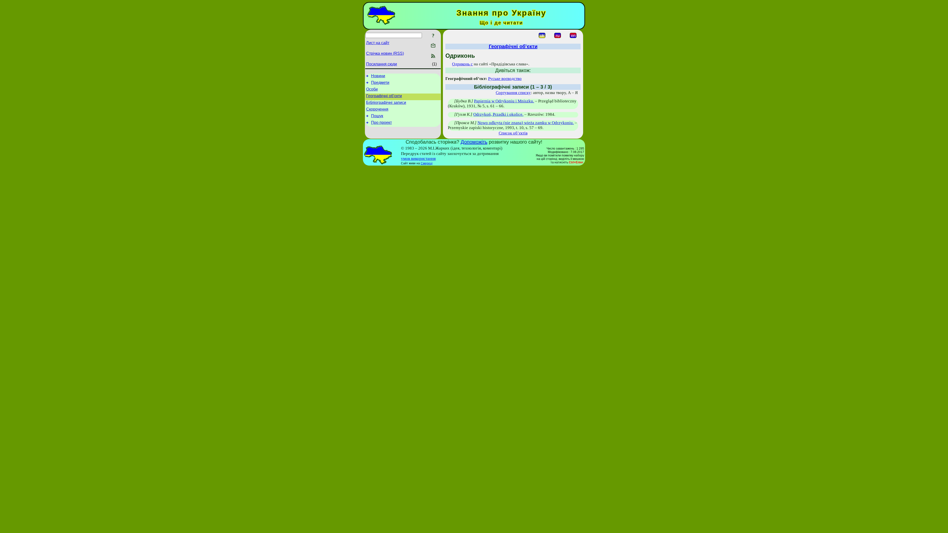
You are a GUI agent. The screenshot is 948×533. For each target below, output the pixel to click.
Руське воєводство (505, 78)
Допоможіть (474, 142)
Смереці (427, 163)
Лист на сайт (377, 43)
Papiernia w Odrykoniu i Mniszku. (504, 101)
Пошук (377, 116)
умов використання (418, 158)
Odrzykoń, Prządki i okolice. (498, 114)
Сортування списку (513, 92)
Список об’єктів (513, 133)
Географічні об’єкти (384, 96)
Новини (378, 76)
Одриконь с (462, 64)
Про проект (381, 122)
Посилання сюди (381, 64)
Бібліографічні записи (386, 102)
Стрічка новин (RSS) (385, 53)
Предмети (380, 82)
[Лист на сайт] (433, 46)
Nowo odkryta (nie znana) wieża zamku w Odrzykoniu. (525, 122)
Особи (372, 89)
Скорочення (377, 109)
